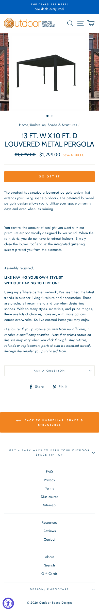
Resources (49, 522)
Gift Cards (49, 573)
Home (23, 124)
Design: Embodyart (49, 589)
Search (49, 565)
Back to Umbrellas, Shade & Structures (53, 422)
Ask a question (49, 371)
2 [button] (52, 116)
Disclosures (49, 496)
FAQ (49, 471)
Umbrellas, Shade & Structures (53, 124)
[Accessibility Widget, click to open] (8, 603)
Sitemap (49, 504)
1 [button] (47, 116)
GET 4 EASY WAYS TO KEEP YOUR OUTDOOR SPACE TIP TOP (49, 452)
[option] (49, 7)
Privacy (49, 479)
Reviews (49, 530)
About (49, 556)
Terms (49, 488)
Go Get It (49, 176)
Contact (49, 539)
